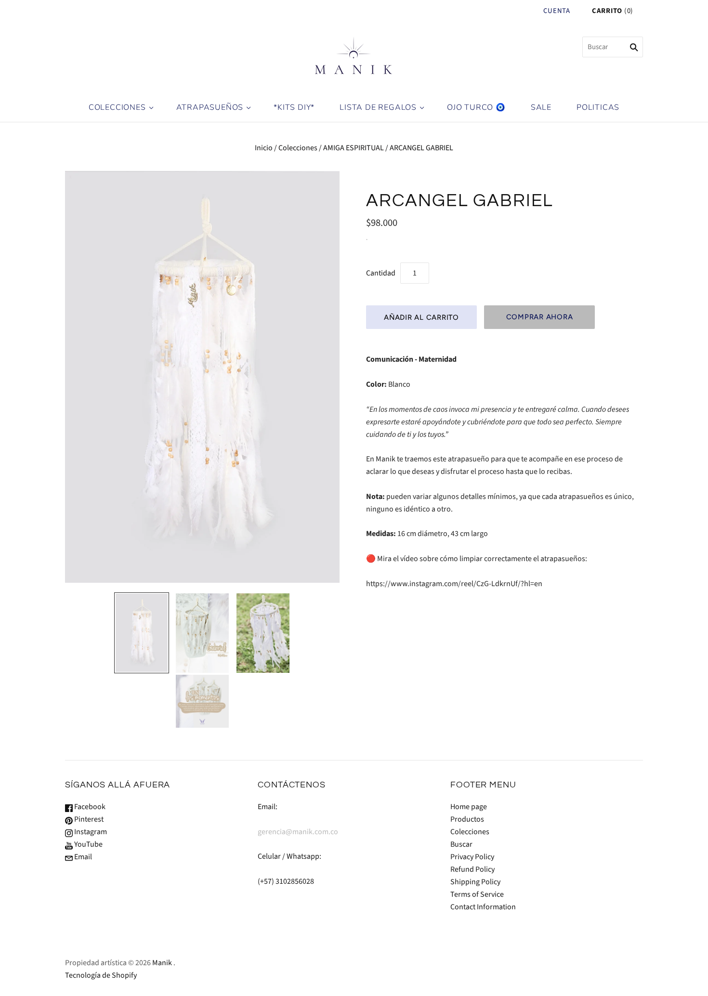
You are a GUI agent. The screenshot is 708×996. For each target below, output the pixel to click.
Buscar (461, 844)
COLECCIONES (117, 107)
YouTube (88, 844)
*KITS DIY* (294, 107)
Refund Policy (472, 869)
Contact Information (483, 907)
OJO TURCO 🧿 (476, 107)
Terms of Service (477, 894)
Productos (467, 819)
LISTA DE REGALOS (378, 107)
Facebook (89, 806)
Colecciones (297, 148)
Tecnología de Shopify (101, 975)
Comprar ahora (539, 317)
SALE (541, 107)
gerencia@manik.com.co (298, 831)
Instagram (90, 831)
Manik (162, 962)
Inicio (264, 148)
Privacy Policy (472, 857)
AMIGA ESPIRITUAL (353, 148)
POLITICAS (598, 107)
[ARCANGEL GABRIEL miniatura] (141, 632)
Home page (468, 806)
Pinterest (88, 819)
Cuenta (556, 11)
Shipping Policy (475, 882)
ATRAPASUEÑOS (210, 107)
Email (82, 857)
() (612, 11)
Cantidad (380, 273)
